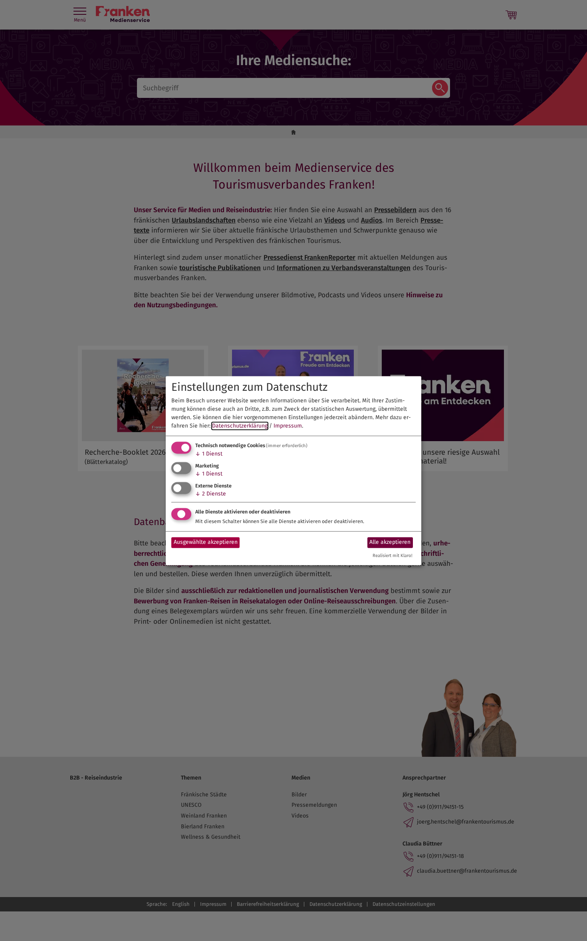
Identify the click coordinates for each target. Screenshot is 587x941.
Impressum (288, 426)
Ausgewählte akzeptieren (206, 542)
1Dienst (208, 454)
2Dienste (210, 493)
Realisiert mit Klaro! (392, 555)
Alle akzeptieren (390, 542)
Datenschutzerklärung (240, 426)
